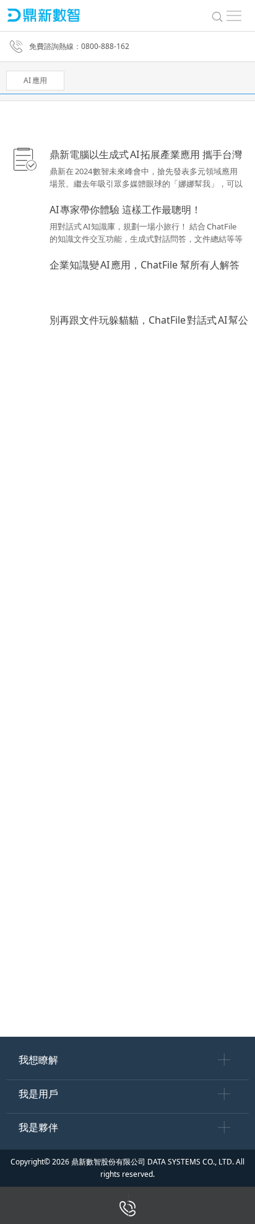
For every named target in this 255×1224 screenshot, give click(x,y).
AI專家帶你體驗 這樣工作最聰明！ (125, 209)
